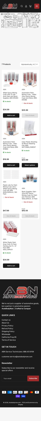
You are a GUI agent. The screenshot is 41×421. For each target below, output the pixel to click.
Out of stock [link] (30, 115)
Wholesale (6, 334)
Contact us (6, 320)
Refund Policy (7, 328)
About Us (5, 323)
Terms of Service (9, 340)
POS (23, 402)
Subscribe (33, 378)
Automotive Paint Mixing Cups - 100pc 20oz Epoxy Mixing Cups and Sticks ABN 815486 (29, 96)
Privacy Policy (7, 326)
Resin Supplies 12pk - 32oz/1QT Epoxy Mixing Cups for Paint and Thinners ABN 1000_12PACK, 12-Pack (29, 195)
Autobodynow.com (15, 402)
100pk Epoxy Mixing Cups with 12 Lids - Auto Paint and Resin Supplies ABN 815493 (10, 95)
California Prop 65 (9, 337)
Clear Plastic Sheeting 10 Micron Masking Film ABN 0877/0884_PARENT (29, 144)
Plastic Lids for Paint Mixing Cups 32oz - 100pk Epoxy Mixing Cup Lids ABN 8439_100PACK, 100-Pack (10, 189)
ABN (4, 89)
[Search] (21, 6)
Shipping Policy (8, 331)
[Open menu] (36, 6)
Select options (30, 165)
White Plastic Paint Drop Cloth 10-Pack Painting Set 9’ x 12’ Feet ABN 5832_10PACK (10, 245)
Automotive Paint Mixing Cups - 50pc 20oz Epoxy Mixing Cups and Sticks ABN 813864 (10, 145)
